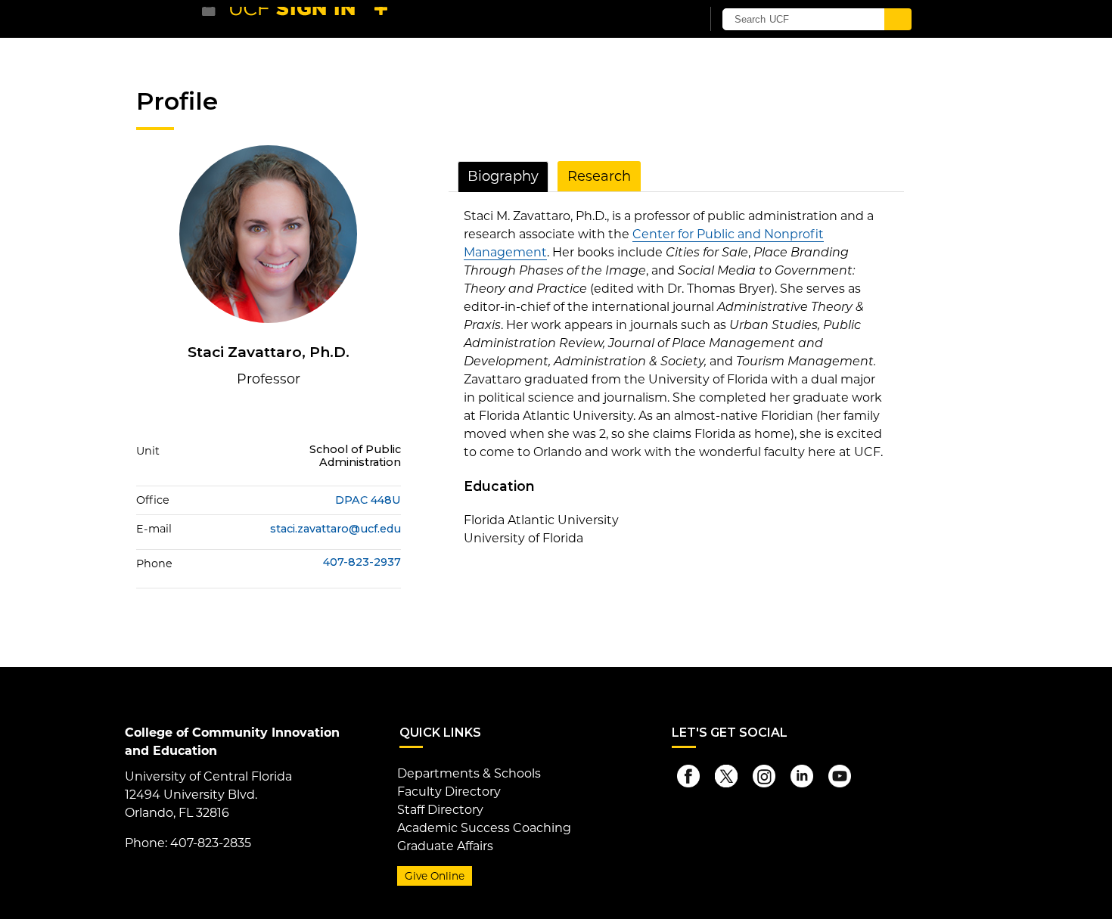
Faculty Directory (449, 791)
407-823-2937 (362, 562)
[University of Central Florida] (312, 18)
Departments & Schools (469, 773)
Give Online (434, 876)
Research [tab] (599, 176)
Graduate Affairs (445, 846)
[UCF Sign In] (652, 20)
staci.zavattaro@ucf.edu (335, 529)
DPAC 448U (368, 500)
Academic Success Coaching (484, 828)
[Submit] (898, 19)
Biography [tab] (503, 176)
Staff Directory (440, 810)
